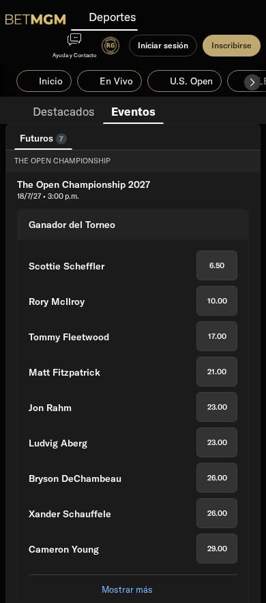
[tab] (64, 110)
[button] (252, 82)
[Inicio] (35, 19)
